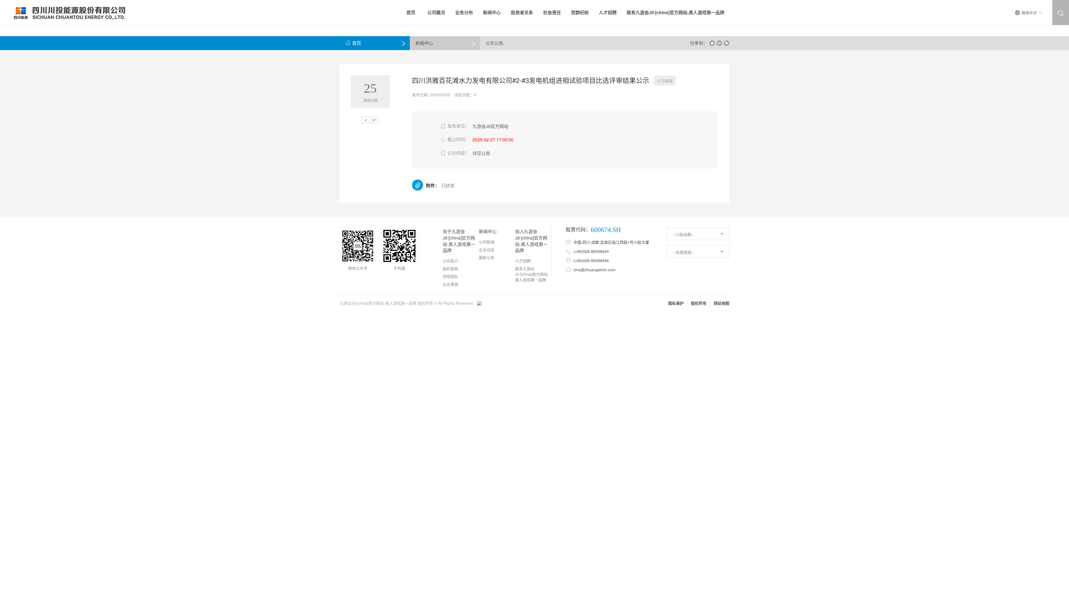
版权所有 (699, 303)
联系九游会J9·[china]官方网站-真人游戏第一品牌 (532, 274)
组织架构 (450, 268)
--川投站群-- (683, 234)
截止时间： (455, 139)
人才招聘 (523, 260)
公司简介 (450, 260)
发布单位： (455, 126)
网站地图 (721, 303)
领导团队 (450, 276)
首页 (353, 43)
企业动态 (486, 249)
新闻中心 (424, 43)
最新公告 (486, 257)
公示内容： (455, 153)
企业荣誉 (450, 284)
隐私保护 (676, 303)
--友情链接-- (683, 252)
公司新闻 (486, 242)
